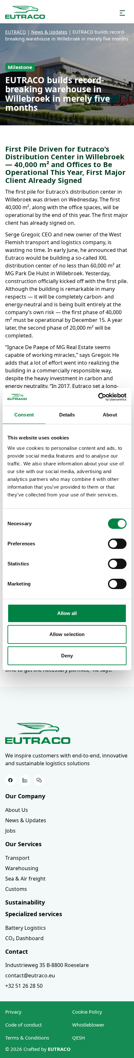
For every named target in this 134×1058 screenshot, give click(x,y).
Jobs (10, 830)
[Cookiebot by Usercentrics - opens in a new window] (98, 397)
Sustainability (25, 902)
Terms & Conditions (27, 1037)
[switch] (117, 544)
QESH (78, 1037)
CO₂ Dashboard (24, 938)
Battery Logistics (25, 927)
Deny (67, 655)
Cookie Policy (87, 1011)
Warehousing (21, 868)
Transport (17, 857)
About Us (16, 809)
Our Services (23, 844)
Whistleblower (88, 1024)
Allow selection (67, 634)
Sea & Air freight (25, 878)
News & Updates (25, 820)
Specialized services (33, 914)
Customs (16, 889)
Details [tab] (67, 414)
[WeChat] (39, 780)
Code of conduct (23, 1024)
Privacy (13, 1011)
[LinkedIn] (25, 780)
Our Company (25, 796)
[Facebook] (10, 780)
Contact (16, 951)
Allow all (67, 613)
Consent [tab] (24, 414)
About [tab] (110, 414)
